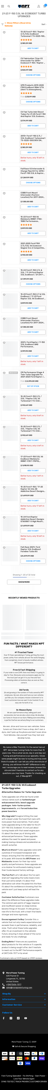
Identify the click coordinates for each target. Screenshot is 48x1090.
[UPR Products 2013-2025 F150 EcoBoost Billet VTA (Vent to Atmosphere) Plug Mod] (10, 94)
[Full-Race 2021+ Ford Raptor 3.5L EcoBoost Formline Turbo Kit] (10, 555)
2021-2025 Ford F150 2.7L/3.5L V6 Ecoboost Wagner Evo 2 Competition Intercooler (33, 245)
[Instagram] (11, 1018)
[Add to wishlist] (4, 32)
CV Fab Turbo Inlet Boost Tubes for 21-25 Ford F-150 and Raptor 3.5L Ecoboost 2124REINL (33, 114)
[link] (12, 634)
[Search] (8, 6)
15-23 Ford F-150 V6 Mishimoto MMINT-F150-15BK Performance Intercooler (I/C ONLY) (31, 219)
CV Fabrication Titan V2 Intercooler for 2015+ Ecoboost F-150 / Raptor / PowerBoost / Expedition (33, 60)
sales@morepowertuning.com (19, 987)
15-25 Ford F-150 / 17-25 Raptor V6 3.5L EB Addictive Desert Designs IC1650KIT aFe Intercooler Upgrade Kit (33, 489)
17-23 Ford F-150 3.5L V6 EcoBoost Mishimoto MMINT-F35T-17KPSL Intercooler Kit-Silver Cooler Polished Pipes (32, 459)
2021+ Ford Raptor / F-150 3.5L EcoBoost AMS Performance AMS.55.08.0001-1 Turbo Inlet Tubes (33, 344)
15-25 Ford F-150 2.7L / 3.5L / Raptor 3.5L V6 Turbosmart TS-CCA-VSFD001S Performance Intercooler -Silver (32, 398)
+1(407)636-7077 (13, 984)
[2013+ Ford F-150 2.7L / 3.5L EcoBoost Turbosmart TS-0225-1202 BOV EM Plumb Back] (10, 148)
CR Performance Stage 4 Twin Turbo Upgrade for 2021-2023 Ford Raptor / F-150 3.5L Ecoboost (32, 374)
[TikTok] (18, 1018)
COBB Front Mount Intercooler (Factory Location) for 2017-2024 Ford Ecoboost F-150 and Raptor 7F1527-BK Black (32, 195)
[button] (26, 40)
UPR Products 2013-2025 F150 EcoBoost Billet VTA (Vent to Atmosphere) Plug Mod (32, 87)
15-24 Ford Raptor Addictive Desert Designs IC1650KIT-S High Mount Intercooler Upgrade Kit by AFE (33, 519)
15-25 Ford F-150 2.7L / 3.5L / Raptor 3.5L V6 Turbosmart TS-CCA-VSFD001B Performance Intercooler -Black (32, 428)
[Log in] (38, 6)
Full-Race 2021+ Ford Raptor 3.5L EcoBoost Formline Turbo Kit (31, 549)
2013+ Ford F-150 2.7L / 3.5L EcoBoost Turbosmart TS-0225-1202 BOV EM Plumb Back (33, 138)
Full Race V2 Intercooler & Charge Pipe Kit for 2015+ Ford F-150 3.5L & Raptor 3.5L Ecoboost (33, 171)
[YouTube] (25, 1018)
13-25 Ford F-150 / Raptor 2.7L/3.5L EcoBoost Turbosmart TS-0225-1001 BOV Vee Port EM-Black (33, 34)
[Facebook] (3, 1018)
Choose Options (33, 75)
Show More (24, 582)
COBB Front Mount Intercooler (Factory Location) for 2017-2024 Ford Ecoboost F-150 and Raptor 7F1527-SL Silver (32, 320)
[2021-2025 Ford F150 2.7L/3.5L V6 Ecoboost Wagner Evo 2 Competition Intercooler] (10, 252)
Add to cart (33, 48)
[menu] (2, 6)
